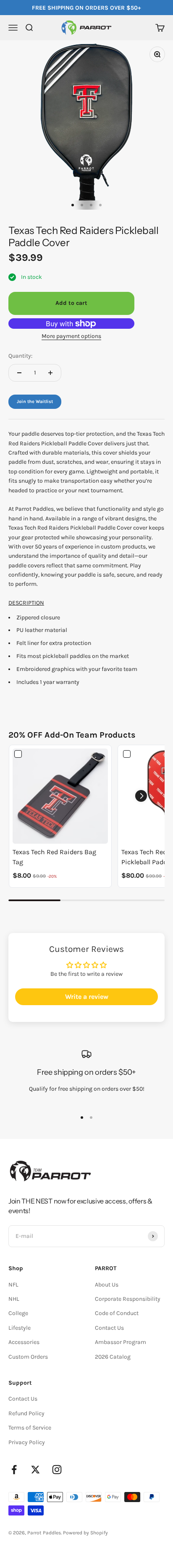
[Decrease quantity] (19, 372)
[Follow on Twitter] (35, 1469)
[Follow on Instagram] (57, 1469)
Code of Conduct (117, 1313)
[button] (141, 796)
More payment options (71, 336)
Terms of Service (29, 1427)
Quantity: (20, 355)
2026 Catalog (113, 1356)
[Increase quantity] (50, 372)
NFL (13, 1284)
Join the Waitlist (35, 401)
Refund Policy (26, 1413)
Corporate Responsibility (127, 1298)
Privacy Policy (26, 1442)
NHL (13, 1298)
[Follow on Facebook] (14, 1469)
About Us (106, 1284)
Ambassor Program (120, 1342)
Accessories (23, 1342)
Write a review (86, 997)
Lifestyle (19, 1327)
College (18, 1313)
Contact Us (109, 1327)
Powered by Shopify (85, 1533)
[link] (60, 796)
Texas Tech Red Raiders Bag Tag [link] (54, 857)
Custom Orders (28, 1356)
